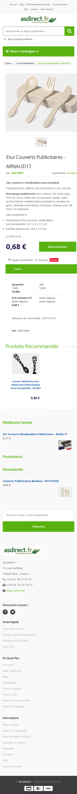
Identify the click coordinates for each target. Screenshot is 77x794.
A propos (8, 664)
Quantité (17, 284)
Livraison (8, 754)
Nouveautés (13, 469)
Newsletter (10, 682)
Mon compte (47, 9)
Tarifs (17, 269)
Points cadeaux (60, 4)
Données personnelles (17, 700)
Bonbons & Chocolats (16, 640)
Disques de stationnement (19, 634)
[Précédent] (72, 346)
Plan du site (10, 694)
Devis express (57, 246)
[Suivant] (75, 346)
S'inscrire (38, 526)
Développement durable (38, 4)
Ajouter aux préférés (22, 260)
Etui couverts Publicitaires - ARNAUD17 (54, 63)
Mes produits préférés (20, 39)
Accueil (13, 4)
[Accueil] (38, 19)
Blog (21, 4)
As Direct (25, 781)
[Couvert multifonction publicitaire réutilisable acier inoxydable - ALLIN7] (26, 363)
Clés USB (8, 646)
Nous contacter (15, 590)
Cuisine (7, 63)
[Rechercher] (69, 31)
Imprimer (43, 260)
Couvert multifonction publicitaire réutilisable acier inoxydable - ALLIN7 (25, 385)
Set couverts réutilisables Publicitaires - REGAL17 (35, 434)
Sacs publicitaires (13, 628)
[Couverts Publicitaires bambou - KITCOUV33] (65, 492)
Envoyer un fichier (14, 742)
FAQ (26, 9)
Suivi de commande (15, 730)
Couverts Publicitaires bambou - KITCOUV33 (31, 481)
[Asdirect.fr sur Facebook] (5, 611)
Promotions (12, 456)
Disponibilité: (59, 173)
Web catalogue (12, 670)
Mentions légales (14, 706)
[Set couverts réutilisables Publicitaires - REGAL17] (65, 445)
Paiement (9, 748)
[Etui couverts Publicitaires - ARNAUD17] (41, 142)
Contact (34, 9)
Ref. (8, 173)
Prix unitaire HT (22, 298)
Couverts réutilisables (25, 63)
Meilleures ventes (17, 422)
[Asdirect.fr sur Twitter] (12, 611)
